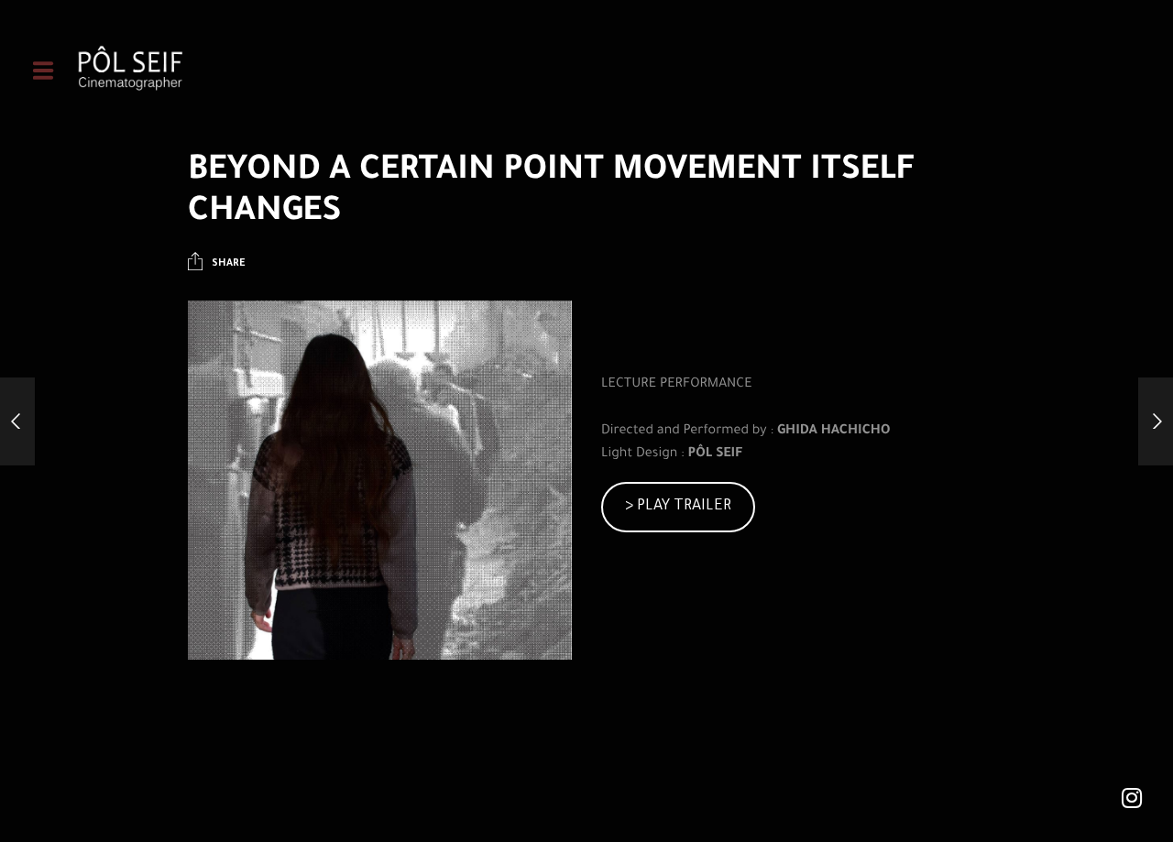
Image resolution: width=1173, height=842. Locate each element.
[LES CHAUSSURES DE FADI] (17, 421)
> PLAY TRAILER (678, 506)
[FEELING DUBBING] (1155, 421)
